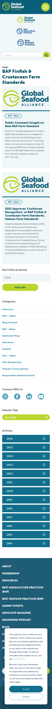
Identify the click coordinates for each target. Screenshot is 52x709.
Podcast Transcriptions (15, 368)
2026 (9, 439)
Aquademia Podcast (16, 619)
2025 (9, 447)
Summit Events (12, 605)
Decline (26, 696)
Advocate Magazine (16, 612)
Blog (6, 627)
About (6, 566)
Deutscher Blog (11, 335)
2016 (9, 526)
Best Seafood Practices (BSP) (22, 598)
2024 (9, 456)
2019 (9, 500)
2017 (9, 517)
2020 (9, 491)
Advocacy (7, 309)
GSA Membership (11, 362)
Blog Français (9, 322)
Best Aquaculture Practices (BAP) (22, 589)
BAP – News (9, 316)
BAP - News (13, 116)
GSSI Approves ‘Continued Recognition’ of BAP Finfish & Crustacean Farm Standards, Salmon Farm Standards (25, 214)
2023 (9, 465)
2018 (9, 508)
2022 (9, 473)
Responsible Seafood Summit (18, 375)
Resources (10, 580)
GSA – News (9, 355)
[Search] (46, 55)
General (6, 349)
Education (8, 342)
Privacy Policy (19, 659)
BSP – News (8, 329)
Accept (26, 689)
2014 (9, 543)
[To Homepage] (13, 6)
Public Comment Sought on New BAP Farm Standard (24, 124)
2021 (9, 482)
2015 (9, 535)
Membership (10, 573)
